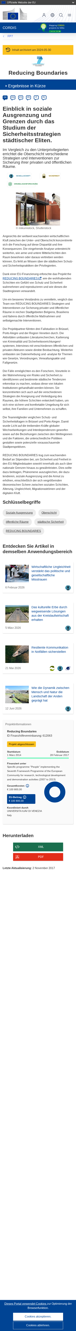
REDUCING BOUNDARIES (21, 278)
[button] (52, 15)
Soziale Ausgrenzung (19, 512)
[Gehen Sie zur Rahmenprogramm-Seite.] (38, 61)
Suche (61, 15)
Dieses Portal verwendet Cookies (25, 1303)
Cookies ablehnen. (38, 1325)
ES (20, 97)
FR (28, 97)
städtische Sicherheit (50, 521)
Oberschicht (49, 512)
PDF (41, 856)
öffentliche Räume (17, 521)
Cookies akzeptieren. (38, 1316)
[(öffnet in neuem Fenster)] (15, 14)
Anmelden (44, 15)
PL (44, 97)
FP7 (10, 36)
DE (5, 97)
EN (12, 97)
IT (36, 97)
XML (41, 846)
